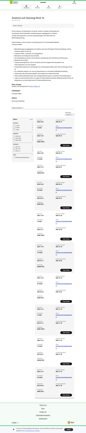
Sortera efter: (68, 112)
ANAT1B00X (34, 86)
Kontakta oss (43, 412)
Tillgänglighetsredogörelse (43, 415)
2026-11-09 (17, 149)
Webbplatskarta (43, 418)
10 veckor (17, 125)
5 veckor (17, 129)
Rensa (31, 119)
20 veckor (17, 127)
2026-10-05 (17, 147)
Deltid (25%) (18, 136)
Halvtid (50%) (18, 138)
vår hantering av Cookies (32, 431)
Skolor (43, 408)
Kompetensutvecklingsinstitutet (22, 157)
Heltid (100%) (18, 140)
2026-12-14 (17, 151)
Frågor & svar (43, 405)
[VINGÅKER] (14, 2)
